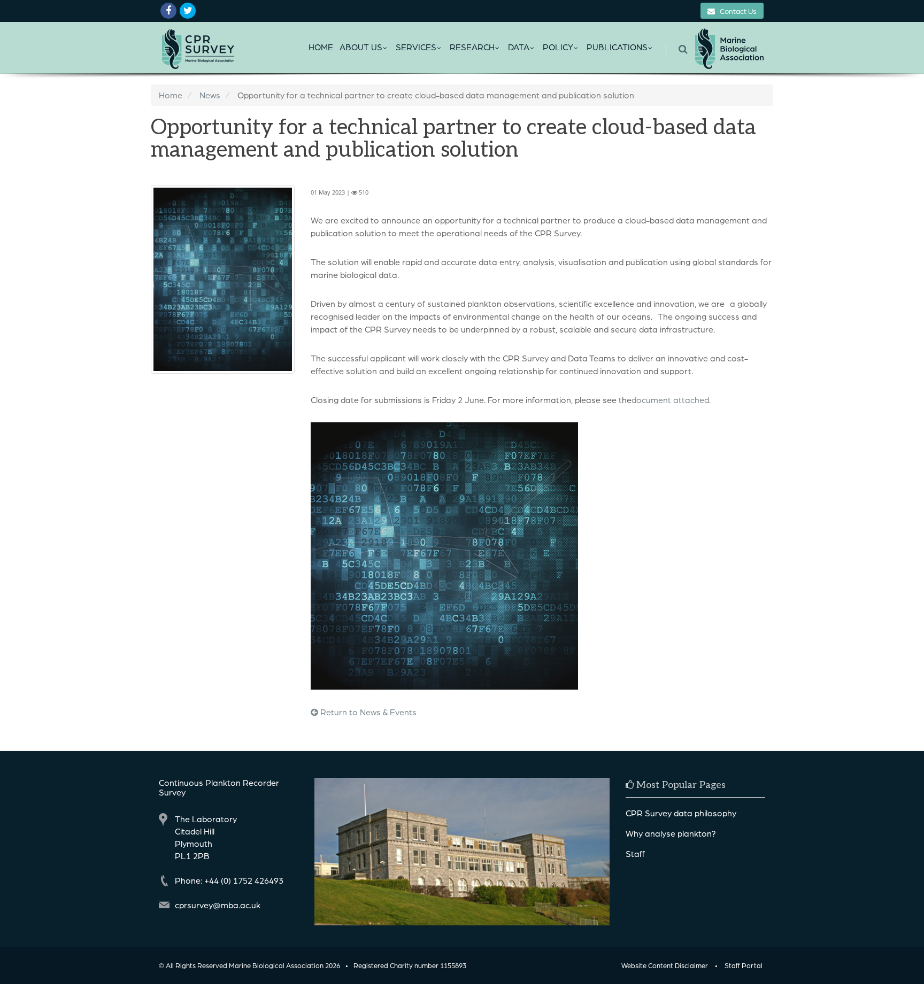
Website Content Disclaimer (664, 965)
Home (321, 46)
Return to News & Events (367, 711)
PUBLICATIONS (617, 46)
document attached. (671, 399)
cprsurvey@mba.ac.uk (217, 904)
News (209, 95)
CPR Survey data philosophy (681, 812)
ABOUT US (361, 46)
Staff (635, 853)
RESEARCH (472, 46)
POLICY (558, 46)
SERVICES (416, 46)
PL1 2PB (192, 855)
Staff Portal (744, 965)
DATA (518, 46)
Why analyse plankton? (671, 833)
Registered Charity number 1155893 (409, 965)
